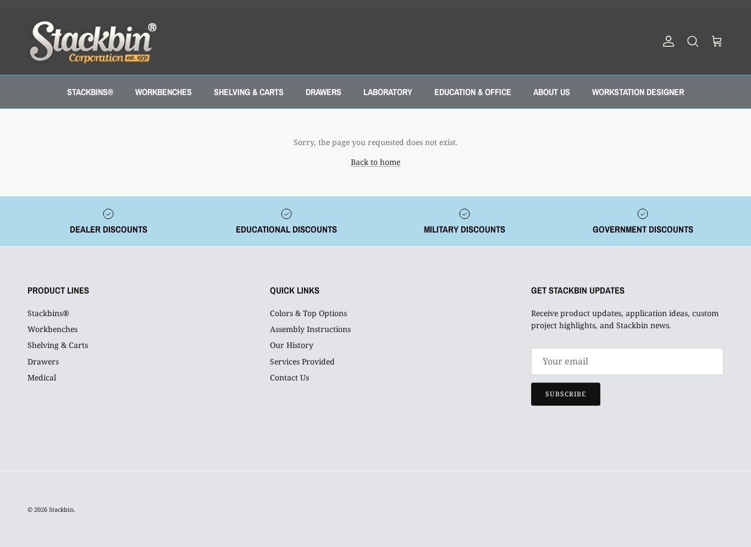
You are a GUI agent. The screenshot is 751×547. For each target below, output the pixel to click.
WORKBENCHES (163, 92)
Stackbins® (48, 313)
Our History (291, 345)
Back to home (375, 162)
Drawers (43, 361)
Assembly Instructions (310, 329)
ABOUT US (551, 92)
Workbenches (52, 329)
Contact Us (289, 377)
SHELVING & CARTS (249, 92)
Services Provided (302, 361)
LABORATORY (387, 92)
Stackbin (61, 509)
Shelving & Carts (57, 345)
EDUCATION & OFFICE (472, 92)
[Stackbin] (92, 41)
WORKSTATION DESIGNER (638, 92)
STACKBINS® (90, 92)
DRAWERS (323, 92)
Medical (41, 377)
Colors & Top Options (308, 313)
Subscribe (565, 394)
